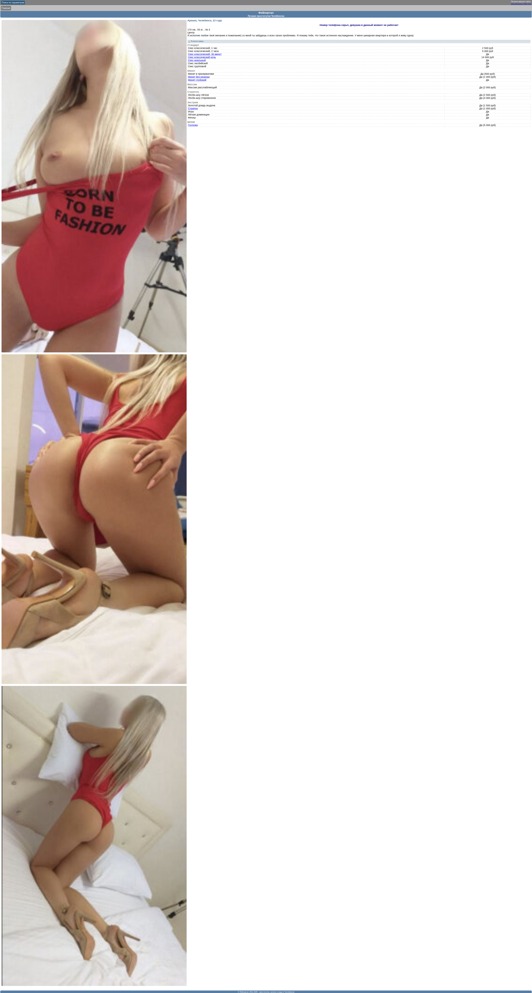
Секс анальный (197, 60)
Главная (6, 8)
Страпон (193, 108)
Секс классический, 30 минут (205, 54)
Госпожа (193, 125)
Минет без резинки (199, 77)
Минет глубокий (197, 80)
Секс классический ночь (202, 57)
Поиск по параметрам (13, 2)
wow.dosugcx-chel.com (521, 4)
